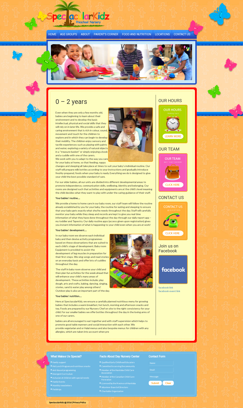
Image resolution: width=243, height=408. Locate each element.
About (85, 34)
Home (52, 34)
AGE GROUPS (68, 34)
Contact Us (182, 34)
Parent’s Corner (106, 34)
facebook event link (169, 291)
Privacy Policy (79, 402)
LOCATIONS (162, 34)
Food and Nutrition (136, 34)
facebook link (166, 287)
